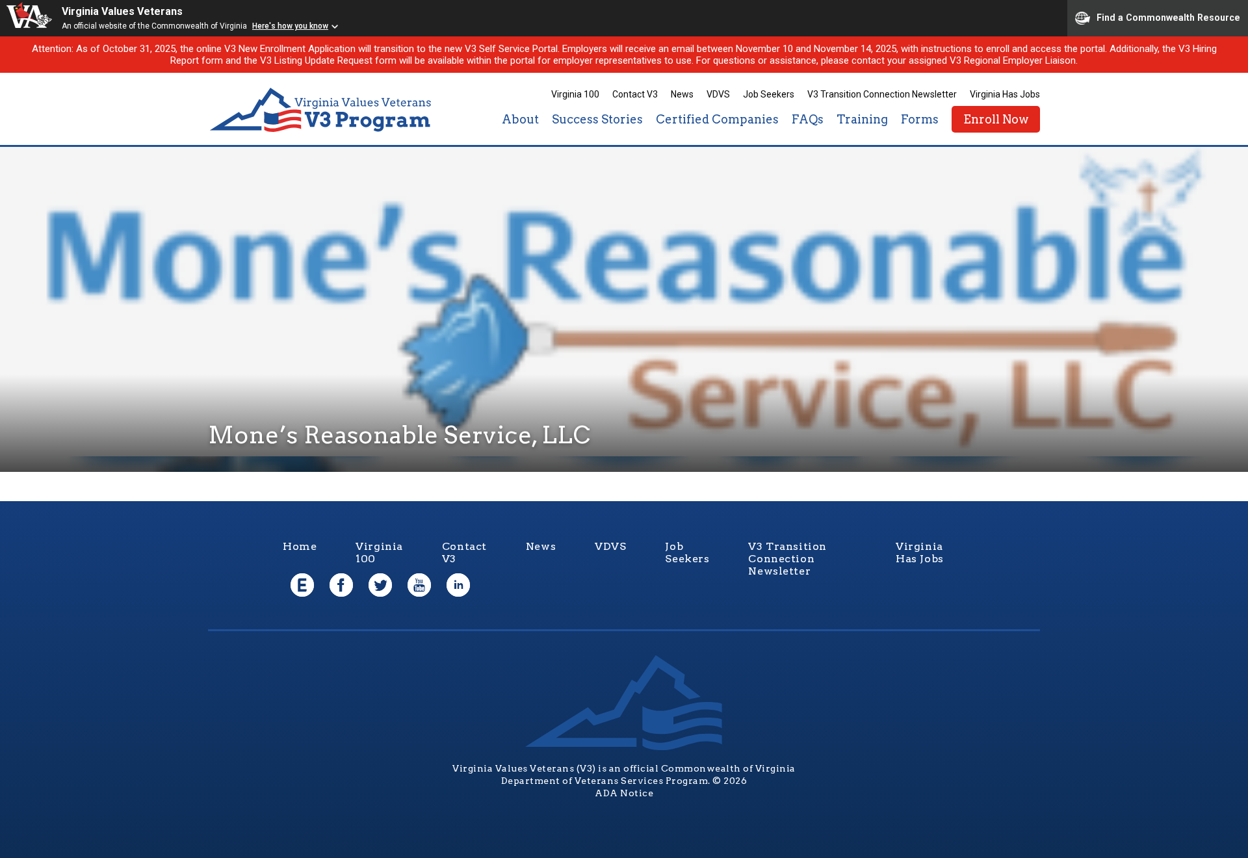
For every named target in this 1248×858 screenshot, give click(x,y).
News (682, 94)
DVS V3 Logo (322, 110)
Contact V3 (635, 94)
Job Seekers (768, 94)
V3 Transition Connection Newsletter (882, 94)
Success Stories (597, 119)
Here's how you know (290, 26)
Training (862, 119)
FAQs (808, 119)
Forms (920, 119)
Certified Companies (717, 119)
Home (300, 546)
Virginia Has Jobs (1005, 94)
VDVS (718, 94)
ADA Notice (624, 793)
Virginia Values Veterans (122, 11)
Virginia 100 (575, 94)
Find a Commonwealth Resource (1168, 17)
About (520, 119)
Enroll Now (995, 119)
